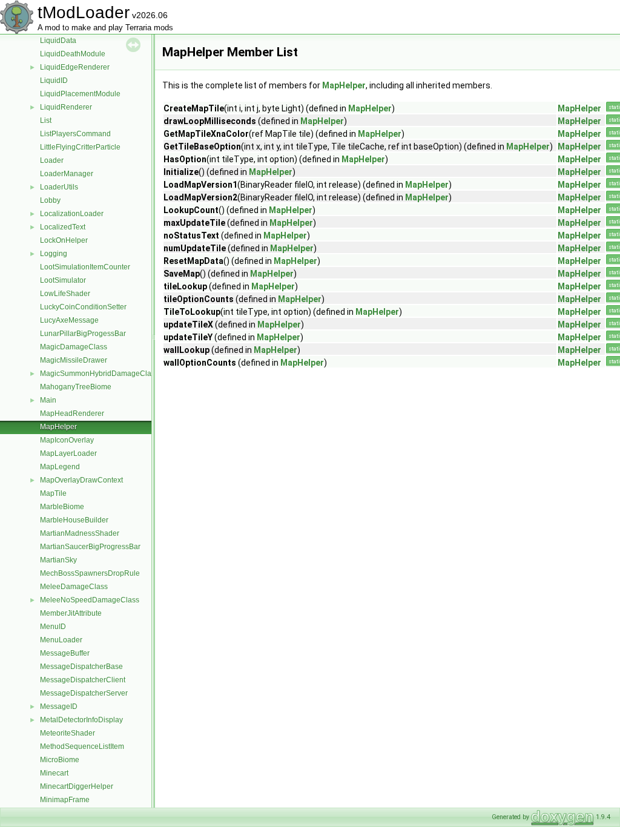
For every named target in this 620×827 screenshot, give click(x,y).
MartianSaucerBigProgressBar (90, 546)
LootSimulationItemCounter (85, 267)
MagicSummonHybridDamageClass (99, 373)
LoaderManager (66, 174)
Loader (52, 160)
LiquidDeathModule (72, 54)
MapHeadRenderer (72, 413)
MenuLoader (61, 640)
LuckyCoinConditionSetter (83, 307)
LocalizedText (62, 227)
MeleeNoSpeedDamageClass (89, 600)
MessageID (59, 706)
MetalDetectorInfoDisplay (81, 720)
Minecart (54, 773)
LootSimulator (63, 280)
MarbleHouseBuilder (74, 520)
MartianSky (58, 560)
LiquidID (54, 80)
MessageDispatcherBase (81, 666)
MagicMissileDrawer (73, 360)
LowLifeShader (65, 293)
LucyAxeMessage (69, 320)
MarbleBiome (62, 506)
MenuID (53, 626)
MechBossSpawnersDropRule (90, 573)
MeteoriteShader (67, 733)
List (45, 120)
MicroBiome (59, 760)
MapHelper (58, 427)
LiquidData (58, 40)
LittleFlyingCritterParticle (80, 147)
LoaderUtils (59, 187)
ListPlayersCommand (75, 134)
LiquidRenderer (66, 107)
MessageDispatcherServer (84, 693)
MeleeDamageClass (74, 586)
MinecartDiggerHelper (76, 786)
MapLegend (60, 467)
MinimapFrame (65, 800)
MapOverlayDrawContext (81, 480)
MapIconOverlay (67, 440)
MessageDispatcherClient (82, 680)
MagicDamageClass (73, 347)
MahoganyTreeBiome (75, 387)
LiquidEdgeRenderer (75, 67)
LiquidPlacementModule (80, 94)
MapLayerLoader (68, 453)
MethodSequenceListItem (82, 746)
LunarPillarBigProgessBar (83, 333)
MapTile (53, 493)
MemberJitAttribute (71, 613)
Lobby (50, 200)
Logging (53, 253)
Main (48, 400)
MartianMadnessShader (79, 533)
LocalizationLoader (72, 213)
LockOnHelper (64, 240)
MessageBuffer (65, 653)
